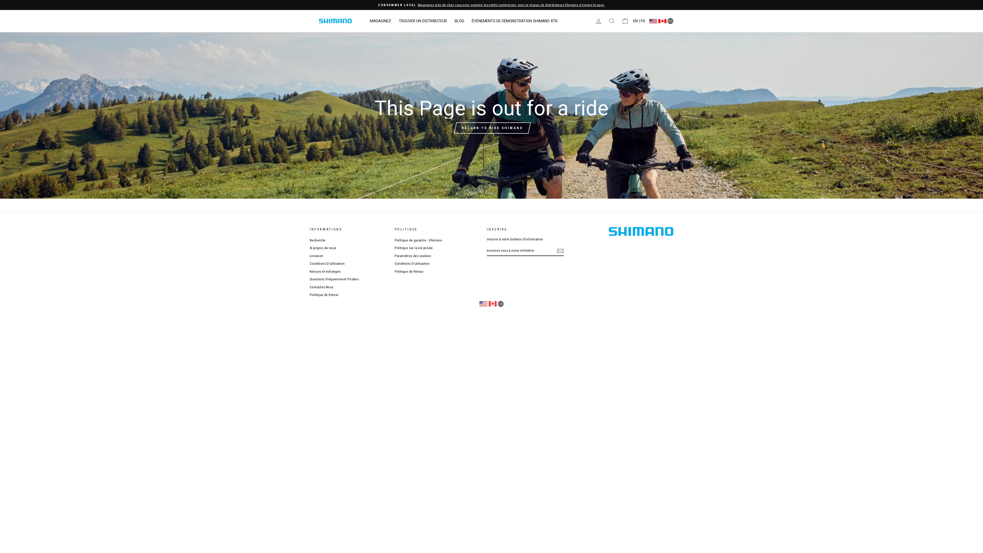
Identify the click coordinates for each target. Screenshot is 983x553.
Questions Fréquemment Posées (334, 279)
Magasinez (380, 21)
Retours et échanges (325, 271)
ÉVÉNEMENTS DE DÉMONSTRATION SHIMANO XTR (515, 21)
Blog (459, 21)
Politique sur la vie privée (414, 248)
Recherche (318, 240)
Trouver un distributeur (423, 21)
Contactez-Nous (322, 287)
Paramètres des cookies (413, 256)
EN (635, 21)
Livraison (316, 256)
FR (643, 21)
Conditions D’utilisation (327, 263)
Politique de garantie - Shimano (418, 240)
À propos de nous (323, 248)
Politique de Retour (324, 295)
